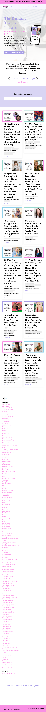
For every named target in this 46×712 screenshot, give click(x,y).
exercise (4, 473)
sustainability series (7, 568)
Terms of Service (16, 709)
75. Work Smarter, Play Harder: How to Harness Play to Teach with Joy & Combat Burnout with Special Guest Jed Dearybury (33, 132)
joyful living (5, 495)
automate (5, 418)
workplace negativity (8, 667)
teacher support (6, 628)
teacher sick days (7, 621)
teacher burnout (13, 150)
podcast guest (6, 150)
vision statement (7, 662)
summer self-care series (8, 291)
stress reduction (6, 552)
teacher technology (7, 631)
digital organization (7, 461)
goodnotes (5, 480)
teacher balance (13, 375)
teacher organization (8, 604)
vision (4, 657)
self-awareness (6, 535)
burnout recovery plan (8, 440)
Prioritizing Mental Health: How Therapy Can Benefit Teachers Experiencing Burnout (33, 321)
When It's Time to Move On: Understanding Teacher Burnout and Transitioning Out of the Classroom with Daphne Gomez (12, 364)
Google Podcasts (23, 82)
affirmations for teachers (9, 408)
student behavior (7, 556)
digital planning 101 (7, 464)
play (3, 520)
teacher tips (5, 637)
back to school (6, 425)
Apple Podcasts (15, 81)
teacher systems (7, 295)
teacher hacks (6, 593)
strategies (27, 143)
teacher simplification (8, 623)
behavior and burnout (8, 427)
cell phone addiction (7, 444)
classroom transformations (10, 449)
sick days (4, 537)
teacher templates (7, 633)
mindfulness (5, 506)
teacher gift (5, 592)
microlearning (6, 504)
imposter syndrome (7, 490)
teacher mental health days (9, 597)
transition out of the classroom (9, 382)
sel (3, 530)
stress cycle (5, 550)
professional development (9, 525)
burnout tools (6, 442)
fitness (4, 476)
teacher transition (7, 642)
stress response (6, 554)
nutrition (4, 514)
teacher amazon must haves (10, 573)
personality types (7, 518)
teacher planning (7, 611)
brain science (6, 432)
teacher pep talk (15, 240)
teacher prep (6, 614)
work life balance (7, 664)
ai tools (13, 147)
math (5, 199)
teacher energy (6, 588)
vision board (5, 659)
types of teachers (7, 655)
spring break (5, 544)
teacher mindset (38, 145)
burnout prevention (7, 330)
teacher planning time (8, 612)
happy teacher (6, 482)
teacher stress (6, 624)
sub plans (5, 557)
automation (5, 421)
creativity (5, 458)
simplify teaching (7, 540)
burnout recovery (32, 375)
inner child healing (7, 492)
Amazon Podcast (30, 81)
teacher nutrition (7, 602)
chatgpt (13, 148)
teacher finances (7, 590)
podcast (4, 521)
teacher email (6, 587)
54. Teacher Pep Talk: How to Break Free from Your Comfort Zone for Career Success (11, 321)
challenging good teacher (9, 445)
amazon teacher (7, 414)
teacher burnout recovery (29, 145)
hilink (17, 148)
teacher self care (7, 619)
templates (5, 645)
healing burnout (6, 483)
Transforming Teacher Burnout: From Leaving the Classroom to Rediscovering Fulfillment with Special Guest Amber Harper (33, 364)
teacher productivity (29, 237)
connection (5, 454)
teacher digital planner (8, 585)
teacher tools (6, 640)
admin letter (5, 406)
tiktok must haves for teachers (10, 650)
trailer (4, 652)
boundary (5, 430)
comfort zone (14, 330)
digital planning (6, 463)
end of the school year (8, 471)
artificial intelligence (7, 148)
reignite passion (16, 199)
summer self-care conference (9, 290)
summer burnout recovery (9, 559)
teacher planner (6, 609)
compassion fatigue (8, 452)
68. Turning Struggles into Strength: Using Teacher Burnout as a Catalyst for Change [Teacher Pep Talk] (11, 228)
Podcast (21, 6)
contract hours (6, 456)
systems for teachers (7, 293)
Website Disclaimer (8, 709)
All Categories (6, 404)
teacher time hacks (7, 635)
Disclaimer (6, 707)
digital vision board (7, 466)
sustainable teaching (8, 569)
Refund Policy (12, 707)
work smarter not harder (8, 153)
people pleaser (6, 516)
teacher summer (36, 288)
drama (4, 468)
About (16, 6)
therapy (38, 333)
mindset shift (5, 509)
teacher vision (6, 643)
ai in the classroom (7, 147)
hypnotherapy (27, 330)
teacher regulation (7, 618)
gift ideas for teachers (8, 478)
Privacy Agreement (21, 707)
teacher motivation (7, 240)
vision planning (6, 661)
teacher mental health (8, 595)
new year (4, 513)
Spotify (22, 81)
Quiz (26, 6)
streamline (5, 549)
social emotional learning (9, 542)
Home (12, 6)
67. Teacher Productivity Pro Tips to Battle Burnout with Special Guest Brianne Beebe (33, 227)
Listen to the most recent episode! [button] (14, 52)
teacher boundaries (7, 576)
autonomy (5, 423)
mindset (4, 507)
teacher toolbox (6, 638)
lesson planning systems (8, 288)
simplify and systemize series (10, 538)
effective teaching (7, 470)
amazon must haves (7, 413)
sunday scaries (6, 566)
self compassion (7, 533)
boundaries (5, 428)
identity (4, 488)
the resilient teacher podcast (9, 152)
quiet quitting (6, 526)
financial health (6, 475)
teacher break (6, 578)
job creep (5, 494)
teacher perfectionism (8, 607)
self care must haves (8, 532)
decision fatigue (6, 459)
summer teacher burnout (29, 284)
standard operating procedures (11, 545)
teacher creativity (28, 288)
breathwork (5, 433)
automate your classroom (9, 420)
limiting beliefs (6, 501)
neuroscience (6, 511)
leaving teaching (28, 377)
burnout (26, 375)
